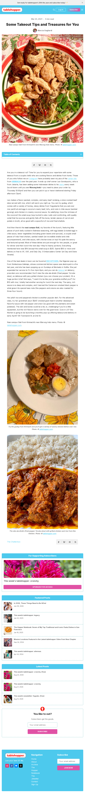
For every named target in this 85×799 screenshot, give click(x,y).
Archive (34, 764)
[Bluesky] (16, 766)
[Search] (54, 9)
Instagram (33, 178)
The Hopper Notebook (35, 770)
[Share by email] (45, 165)
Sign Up (34, 784)
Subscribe (74, 10)
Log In (60, 10)
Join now (68, 768)
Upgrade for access (42, 587)
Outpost (54, 795)
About (34, 762)
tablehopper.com (69, 145)
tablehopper (29, 795)
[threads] (21, 766)
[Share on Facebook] (34, 165)
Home (33, 759)
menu (61, 184)
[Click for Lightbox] (42, 377)
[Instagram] (7, 766)
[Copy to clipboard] (51, 165)
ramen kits (72, 178)
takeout (61, 270)
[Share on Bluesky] (40, 165)
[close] (82, 2)
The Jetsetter (35, 777)
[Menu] (82, 9)
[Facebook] (12, 766)
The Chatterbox (13, 542)
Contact (34, 781)
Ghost (48, 795)
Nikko (63, 795)
